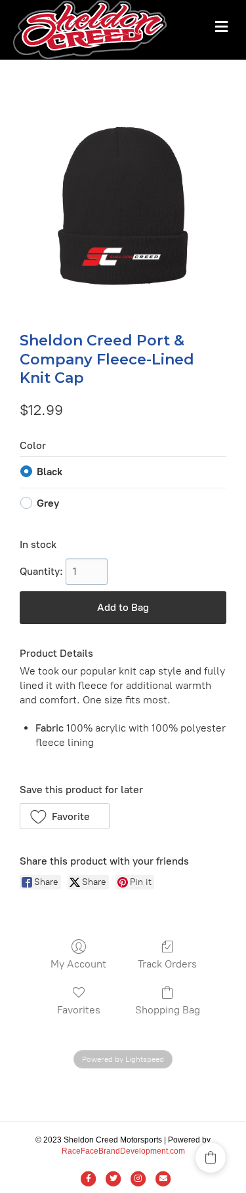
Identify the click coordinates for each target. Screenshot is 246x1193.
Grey (48, 503)
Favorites (78, 1010)
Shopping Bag (167, 1010)
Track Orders (167, 964)
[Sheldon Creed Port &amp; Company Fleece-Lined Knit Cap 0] (123, 209)
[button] (65, 816)
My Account (78, 964)
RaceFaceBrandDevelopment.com (123, 1151)
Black (49, 471)
